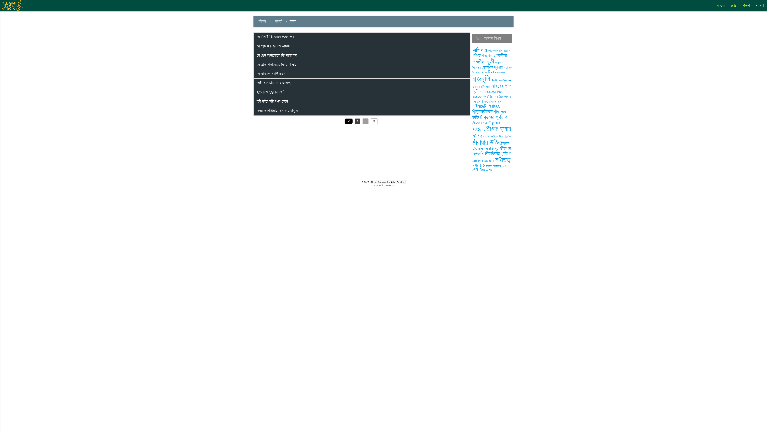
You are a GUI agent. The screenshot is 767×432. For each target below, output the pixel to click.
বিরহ (491, 72)
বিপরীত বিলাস (479, 72)
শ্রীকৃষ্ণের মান (479, 123)
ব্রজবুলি (481, 78)
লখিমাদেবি (479, 106)
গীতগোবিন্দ (487, 56)
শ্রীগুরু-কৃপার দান (491, 132)
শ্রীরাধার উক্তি (485, 142)
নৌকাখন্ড (487, 67)
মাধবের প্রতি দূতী (492, 89)
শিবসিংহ (494, 106)
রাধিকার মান (495, 102)
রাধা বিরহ (482, 102)
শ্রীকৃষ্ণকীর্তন (482, 112)
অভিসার (479, 50)
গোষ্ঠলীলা (500, 55)
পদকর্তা (277, 21)
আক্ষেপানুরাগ (495, 51)
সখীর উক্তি (478, 166)
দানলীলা (479, 62)
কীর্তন (721, 5)
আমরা (760, 5)
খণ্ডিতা (476, 55)
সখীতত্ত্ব (502, 160)
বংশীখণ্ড (508, 67)
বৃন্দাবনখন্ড (500, 72)
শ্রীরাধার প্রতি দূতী (488, 148)
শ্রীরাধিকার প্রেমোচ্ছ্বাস (483, 161)
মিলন (501, 92)
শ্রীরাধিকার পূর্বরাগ (498, 153)
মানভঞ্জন (490, 92)
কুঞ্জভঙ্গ (506, 51)
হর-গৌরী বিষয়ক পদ (489, 168)
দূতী (490, 61)
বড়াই (494, 80)
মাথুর (488, 86)
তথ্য (733, 5)
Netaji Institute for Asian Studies (387, 182)
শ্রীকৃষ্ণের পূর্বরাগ (493, 117)
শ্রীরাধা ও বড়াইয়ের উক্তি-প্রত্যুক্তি (495, 136)
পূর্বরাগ (498, 67)
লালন (293, 21)
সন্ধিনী (746, 5)
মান (482, 92)
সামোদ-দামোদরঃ (494, 166)
